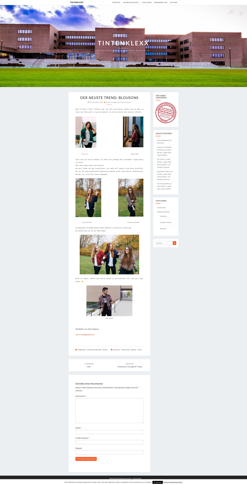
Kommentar (80, 396)
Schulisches (146, 2)
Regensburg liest (160, 2)
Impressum (137, 478)
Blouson (116, 350)
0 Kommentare (125, 102)
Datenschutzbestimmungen (120, 478)
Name (78, 428)
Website (78, 448)
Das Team (173, 2)
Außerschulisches (130, 2)
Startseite (116, 2)
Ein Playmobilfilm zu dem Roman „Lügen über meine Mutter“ (164, 186)
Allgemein (82, 350)
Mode (105, 350)
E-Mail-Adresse (82, 438)
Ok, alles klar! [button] (158, 482)
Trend (139, 350)
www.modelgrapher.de (84, 335)
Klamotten (125, 350)
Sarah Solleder (111, 102)
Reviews (163, 229)
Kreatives (163, 216)
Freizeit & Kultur (166, 222)
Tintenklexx (76, 2)
